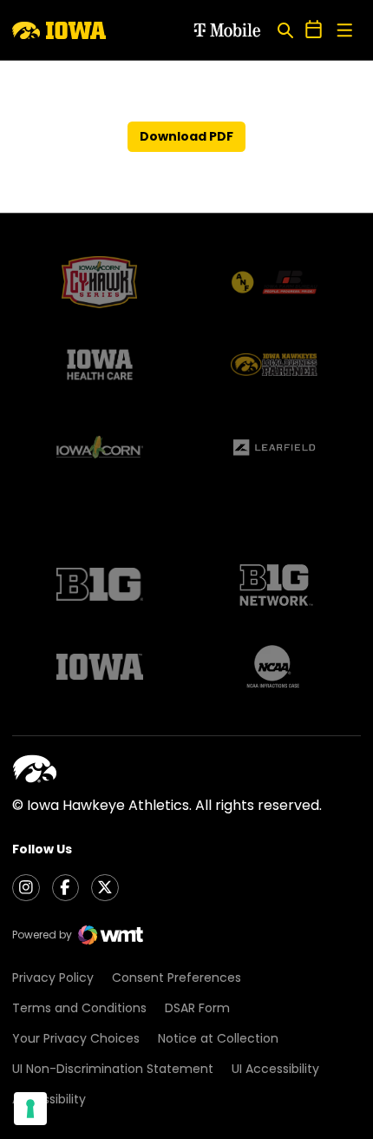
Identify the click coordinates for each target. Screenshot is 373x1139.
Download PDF (186, 136)
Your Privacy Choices (76, 1038)
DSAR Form (197, 1008)
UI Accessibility (275, 1068)
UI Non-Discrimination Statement (112, 1068)
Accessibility (49, 1099)
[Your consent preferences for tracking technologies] (30, 1108)
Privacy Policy (53, 977)
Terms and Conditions (79, 1008)
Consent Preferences (176, 977)
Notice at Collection (218, 1038)
